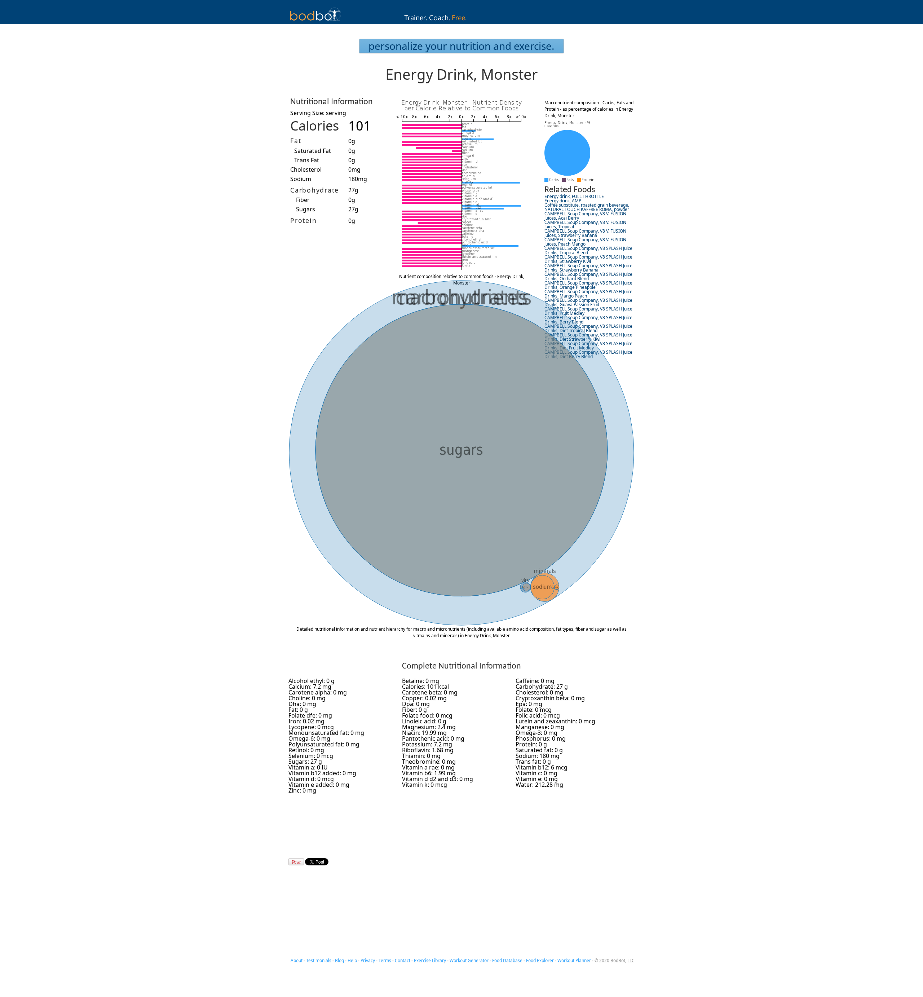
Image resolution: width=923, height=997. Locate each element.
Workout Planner (574, 960)
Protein (303, 220)
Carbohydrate (314, 190)
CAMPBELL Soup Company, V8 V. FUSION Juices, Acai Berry (585, 216)
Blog (339, 960)
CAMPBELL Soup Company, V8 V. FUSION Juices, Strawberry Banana (585, 233)
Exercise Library (430, 960)
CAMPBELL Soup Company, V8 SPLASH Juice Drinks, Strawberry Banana (588, 268)
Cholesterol (306, 169)
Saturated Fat (312, 151)
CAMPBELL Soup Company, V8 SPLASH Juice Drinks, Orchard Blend (588, 276)
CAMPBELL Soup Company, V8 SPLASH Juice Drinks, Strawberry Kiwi (588, 259)
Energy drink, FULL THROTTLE (574, 196)
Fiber (303, 200)
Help (352, 960)
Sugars (305, 209)
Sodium (300, 179)
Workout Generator (469, 960)
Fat (295, 140)
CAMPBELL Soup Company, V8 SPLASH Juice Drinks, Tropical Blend (588, 250)
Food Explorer (540, 960)
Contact (402, 960)
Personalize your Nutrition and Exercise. (461, 46)
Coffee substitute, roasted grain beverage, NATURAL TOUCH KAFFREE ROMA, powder (586, 207)
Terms (385, 960)
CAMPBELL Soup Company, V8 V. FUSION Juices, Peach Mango (585, 242)
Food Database (507, 960)
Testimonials (318, 960)
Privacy (368, 960)
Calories (314, 125)
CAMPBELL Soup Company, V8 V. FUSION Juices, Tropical (585, 224)
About (296, 960)
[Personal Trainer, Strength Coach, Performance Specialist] (462, 22)
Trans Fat (306, 160)
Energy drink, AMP (562, 201)
